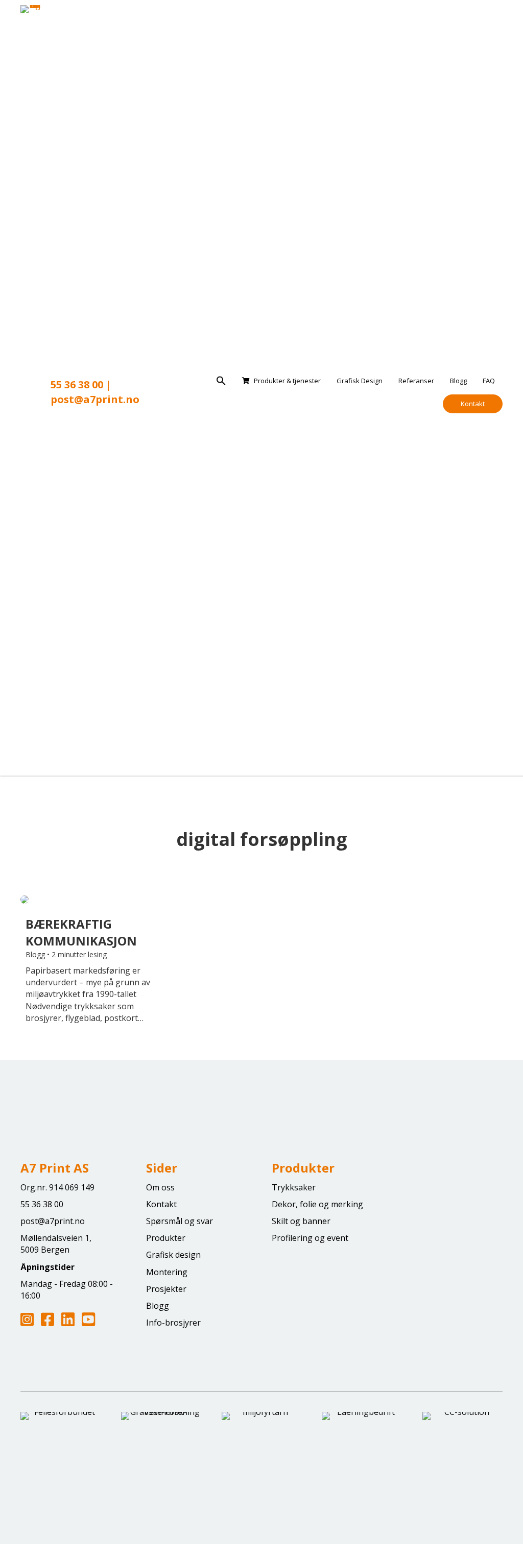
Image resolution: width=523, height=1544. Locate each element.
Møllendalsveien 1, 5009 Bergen (55, 1243)
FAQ (489, 380)
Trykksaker (294, 1187)
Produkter (165, 1237)
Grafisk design (173, 1254)
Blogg (458, 380)
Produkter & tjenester (287, 380)
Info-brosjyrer (173, 1322)
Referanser (416, 380)
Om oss (160, 1187)
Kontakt (473, 403)
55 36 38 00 (77, 384)
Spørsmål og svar (179, 1221)
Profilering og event (310, 1237)
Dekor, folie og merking (317, 1204)
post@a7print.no (95, 399)
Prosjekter (166, 1288)
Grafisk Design (360, 380)
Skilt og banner (301, 1221)
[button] (221, 381)
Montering (166, 1272)
